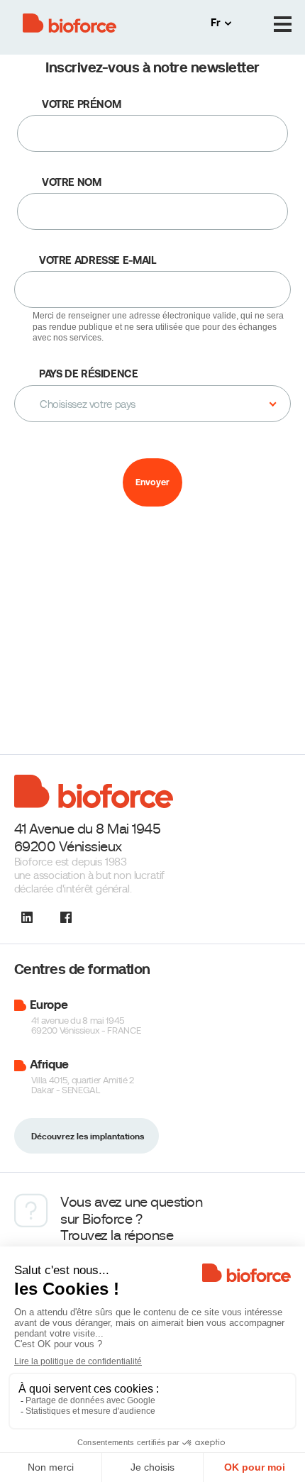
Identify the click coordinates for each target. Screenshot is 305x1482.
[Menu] (283, 24)
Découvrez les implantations (87, 1136)
